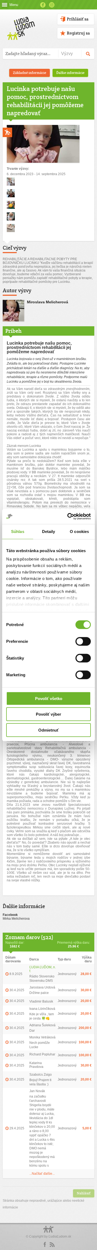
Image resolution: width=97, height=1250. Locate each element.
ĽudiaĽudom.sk (59, 1236)
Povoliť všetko (48, 698)
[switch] (83, 641)
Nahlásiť (84, 1193)
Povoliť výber (48, 714)
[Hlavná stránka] (20, 23)
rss (52, 1244)
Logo (48, 1232)
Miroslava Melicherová (47, 302)
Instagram (51, 5)
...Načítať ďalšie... (42, 1174)
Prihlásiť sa (77, 19)
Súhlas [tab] (17, 531)
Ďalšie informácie (70, 72)
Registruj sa (78, 33)
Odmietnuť (48, 730)
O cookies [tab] (79, 531)
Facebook (43, 5)
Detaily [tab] (48, 531)
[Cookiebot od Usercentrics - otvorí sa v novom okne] (68, 516)
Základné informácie (29, 72)
